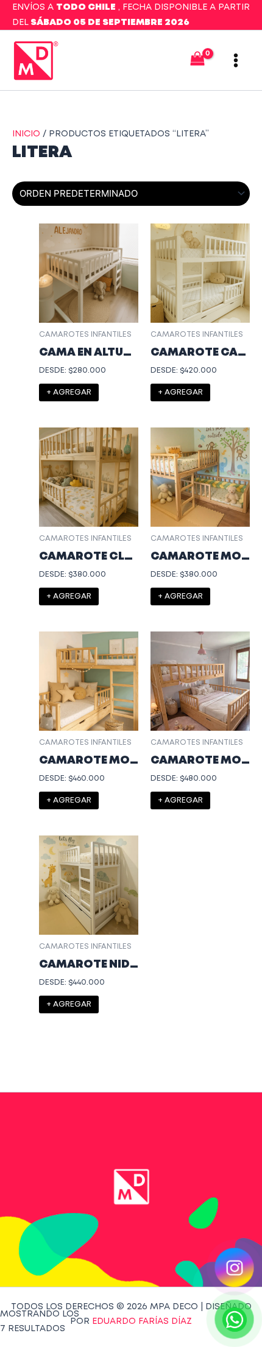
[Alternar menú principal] (236, 60)
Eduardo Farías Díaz (142, 1321)
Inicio (26, 134)
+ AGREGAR (68, 392)
